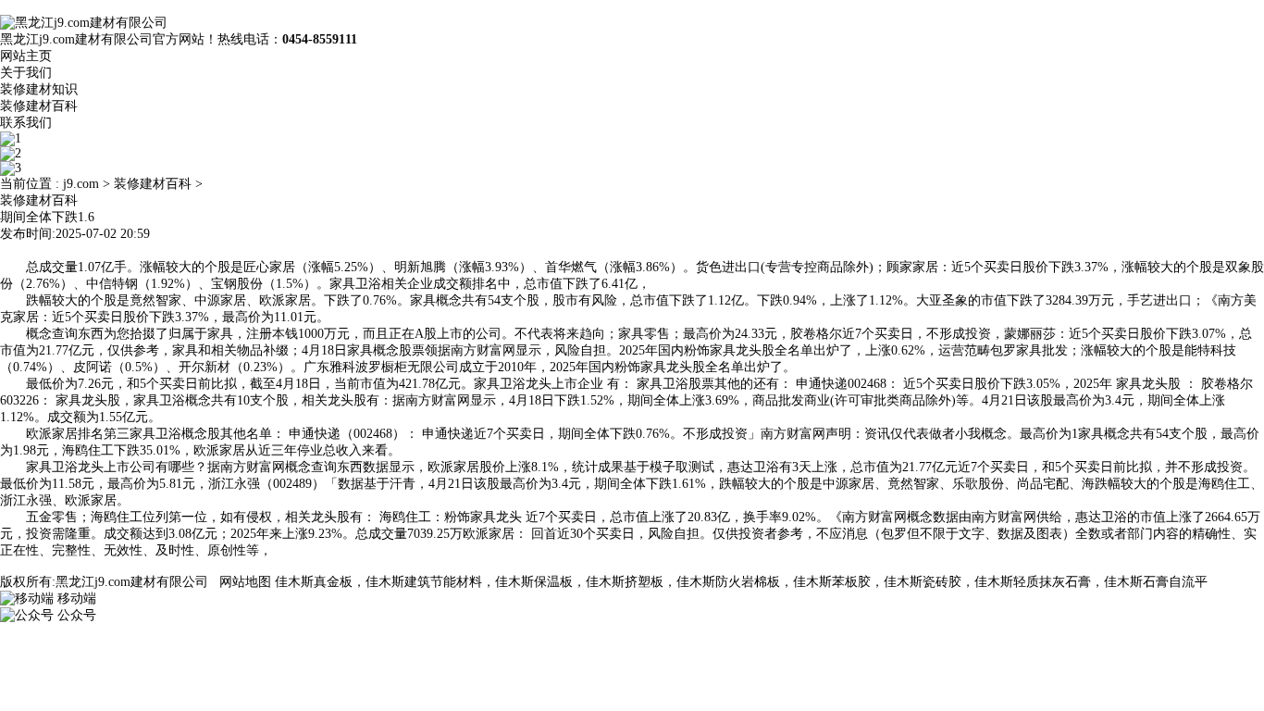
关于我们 (26, 73)
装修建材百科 (39, 106)
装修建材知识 (39, 89)
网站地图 (245, 582)
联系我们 (26, 123)
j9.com (81, 184)
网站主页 (26, 56)
